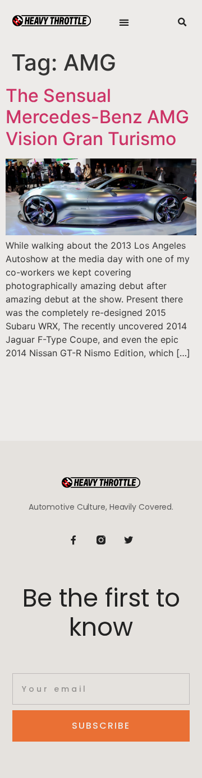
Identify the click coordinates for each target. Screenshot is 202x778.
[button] (124, 22)
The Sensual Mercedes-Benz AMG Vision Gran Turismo (97, 117)
